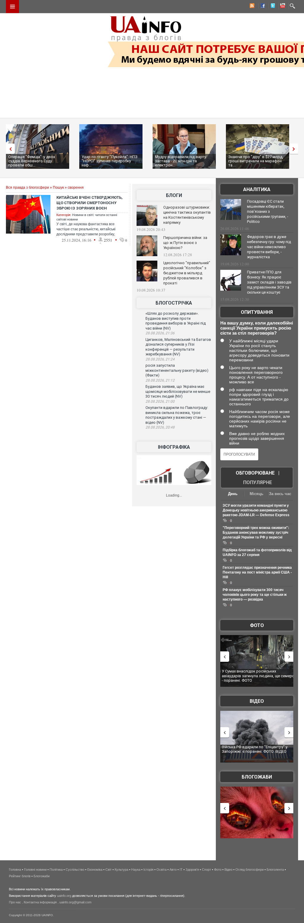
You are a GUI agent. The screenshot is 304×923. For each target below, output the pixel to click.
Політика (56, 869)
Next (295, 149)
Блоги (174, 195)
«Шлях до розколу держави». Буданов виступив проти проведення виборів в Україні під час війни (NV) (175, 320)
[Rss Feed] (251, 6)
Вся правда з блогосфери (27, 187)
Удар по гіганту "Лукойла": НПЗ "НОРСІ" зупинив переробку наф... (109, 161)
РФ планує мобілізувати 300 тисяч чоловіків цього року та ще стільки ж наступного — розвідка (255, 594)
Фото (257, 625)
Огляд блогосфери (249, 869)
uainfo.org (64, 895)
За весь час (280, 494)
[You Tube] (281, 6)
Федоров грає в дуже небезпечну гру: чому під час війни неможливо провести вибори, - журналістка (269, 246)
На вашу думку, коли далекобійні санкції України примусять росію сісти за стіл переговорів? (256, 328)
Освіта (161, 869)
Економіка (94, 869)
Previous (9, 149)
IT (181, 869)
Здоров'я (192, 869)
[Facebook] (261, 6)
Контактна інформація (40, 902)
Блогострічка (174, 303)
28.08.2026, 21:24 (160, 359)
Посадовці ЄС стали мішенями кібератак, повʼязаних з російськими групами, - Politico (267, 211)
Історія (148, 869)
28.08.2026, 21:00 (160, 401)
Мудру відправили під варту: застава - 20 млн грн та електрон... (181, 161)
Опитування (257, 312)
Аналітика (256, 189)
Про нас (15, 902)
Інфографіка (174, 447)
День (233, 494)
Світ (108, 869)
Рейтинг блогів (20, 876)
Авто (173, 869)
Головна (15, 869)
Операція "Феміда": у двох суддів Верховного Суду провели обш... (31, 161)
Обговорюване (255, 473)
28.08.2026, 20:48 (160, 427)
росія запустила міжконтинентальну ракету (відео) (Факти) (176, 370)
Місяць (256, 494)
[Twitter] (271, 6)
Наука (135, 869)
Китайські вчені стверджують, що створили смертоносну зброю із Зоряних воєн (89, 202)
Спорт (206, 869)
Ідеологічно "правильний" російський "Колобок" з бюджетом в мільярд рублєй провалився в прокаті (186, 273)
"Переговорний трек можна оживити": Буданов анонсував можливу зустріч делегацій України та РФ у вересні (256, 532)
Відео (257, 701)
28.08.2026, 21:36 (160, 333)
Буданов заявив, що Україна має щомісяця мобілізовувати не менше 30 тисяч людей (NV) (177, 391)
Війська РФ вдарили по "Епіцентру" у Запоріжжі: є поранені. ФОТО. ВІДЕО (254, 749)
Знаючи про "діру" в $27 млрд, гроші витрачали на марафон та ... (255, 161)
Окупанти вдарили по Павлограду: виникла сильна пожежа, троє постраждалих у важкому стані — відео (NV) (176, 415)
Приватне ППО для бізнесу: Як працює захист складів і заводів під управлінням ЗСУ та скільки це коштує (269, 282)
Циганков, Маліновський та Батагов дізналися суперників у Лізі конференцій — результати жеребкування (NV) (178, 347)
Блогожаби (257, 777)
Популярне (257, 482)
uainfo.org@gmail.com (75, 902)
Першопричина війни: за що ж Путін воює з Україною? (185, 242)
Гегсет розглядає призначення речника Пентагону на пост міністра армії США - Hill (257, 572)
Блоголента (275, 869)
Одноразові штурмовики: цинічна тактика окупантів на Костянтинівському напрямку (187, 215)
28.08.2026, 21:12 (160, 380)
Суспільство (75, 869)
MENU (12, 6)
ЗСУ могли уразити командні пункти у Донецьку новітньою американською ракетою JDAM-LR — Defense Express (256, 510)
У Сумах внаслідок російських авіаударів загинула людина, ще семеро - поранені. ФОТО (258, 676)
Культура (121, 869)
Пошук (58, 187)
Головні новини (35, 869)
